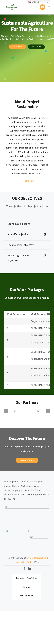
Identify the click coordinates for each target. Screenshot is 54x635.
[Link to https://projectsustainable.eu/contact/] (42, 7)
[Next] (48, 411)
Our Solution (36, 47)
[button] (27, 223)
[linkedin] (29, 568)
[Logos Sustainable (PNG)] (12, 3)
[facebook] (24, 568)
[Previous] (6, 411)
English (35, 2)
